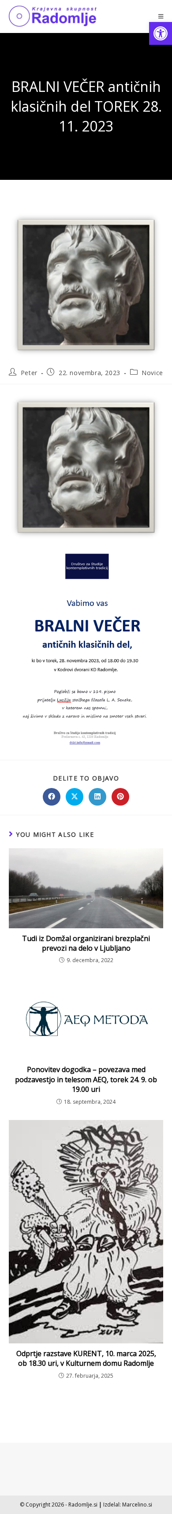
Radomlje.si (82, 1504)
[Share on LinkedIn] (97, 797)
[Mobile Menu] (161, 16)
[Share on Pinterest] (120, 797)
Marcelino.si (137, 1504)
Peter (29, 372)
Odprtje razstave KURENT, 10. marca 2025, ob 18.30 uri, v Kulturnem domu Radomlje (86, 1358)
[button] (160, 33)
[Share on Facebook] (51, 797)
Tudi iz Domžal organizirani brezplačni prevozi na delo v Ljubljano (86, 943)
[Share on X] (74, 797)
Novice (152, 372)
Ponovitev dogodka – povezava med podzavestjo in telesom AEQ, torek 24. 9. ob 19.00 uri (86, 1079)
